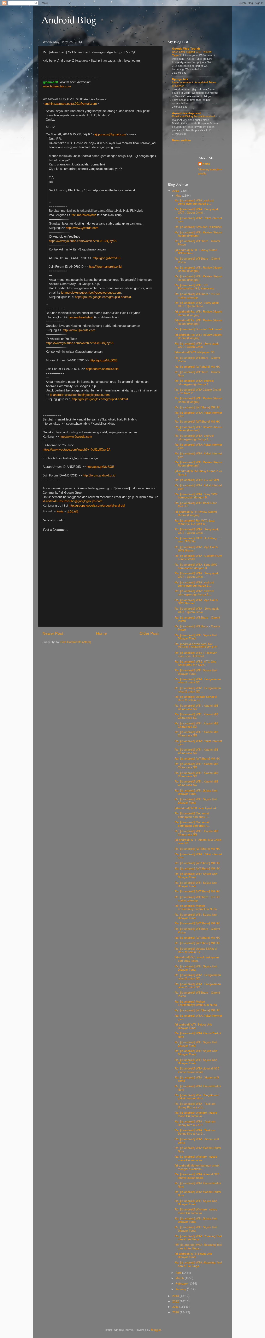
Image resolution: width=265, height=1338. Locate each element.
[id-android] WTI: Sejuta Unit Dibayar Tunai (193, 1026)
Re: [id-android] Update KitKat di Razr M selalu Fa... (196, 698)
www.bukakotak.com (57, 86)
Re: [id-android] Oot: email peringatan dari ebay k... (192, 815)
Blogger (156, 1329)
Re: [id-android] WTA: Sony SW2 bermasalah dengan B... (196, 496)
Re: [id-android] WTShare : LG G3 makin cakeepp (197, 295)
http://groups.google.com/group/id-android (103, 297)
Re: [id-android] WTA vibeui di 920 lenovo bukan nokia (197, 1070)
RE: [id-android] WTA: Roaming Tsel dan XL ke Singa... (198, 1246)
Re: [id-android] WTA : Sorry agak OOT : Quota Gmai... (197, 211)
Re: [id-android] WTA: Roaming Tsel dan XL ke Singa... (198, 1238)
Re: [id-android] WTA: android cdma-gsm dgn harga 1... (194, 202)
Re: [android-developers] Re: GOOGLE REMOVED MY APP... (197, 645)
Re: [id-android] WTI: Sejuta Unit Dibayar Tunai (196, 637)
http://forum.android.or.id (105, 266)
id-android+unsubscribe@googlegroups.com (91, 292)
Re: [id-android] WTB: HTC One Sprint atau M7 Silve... (195, 663)
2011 (175, 1306)
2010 (176, 1312)
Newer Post (52, 633)
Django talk (180, 79)
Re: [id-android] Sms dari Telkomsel (198, 226)
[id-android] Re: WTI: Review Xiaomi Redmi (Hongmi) (198, 313)
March (180, 1278)
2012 (176, 1301)
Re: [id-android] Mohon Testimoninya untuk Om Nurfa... (197, 907)
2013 (176, 1296)
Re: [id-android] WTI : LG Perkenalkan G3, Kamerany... (195, 287)
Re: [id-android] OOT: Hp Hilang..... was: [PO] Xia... (198, 540)
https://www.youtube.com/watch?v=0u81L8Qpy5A (83, 241)
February (182, 1283)
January (181, 1289)
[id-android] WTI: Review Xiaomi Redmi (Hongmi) (196, 513)
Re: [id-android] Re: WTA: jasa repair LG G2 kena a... (194, 522)
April (179, 1272)
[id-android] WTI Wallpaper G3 (194, 352)
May (179, 195)
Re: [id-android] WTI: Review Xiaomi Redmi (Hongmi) (198, 234)
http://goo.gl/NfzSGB (106, 258)
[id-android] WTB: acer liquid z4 (195, 808)
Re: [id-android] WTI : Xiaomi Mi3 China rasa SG (196, 707)
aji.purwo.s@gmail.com (110, 134)
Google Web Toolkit (186, 48)
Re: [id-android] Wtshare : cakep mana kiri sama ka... (196, 1114)
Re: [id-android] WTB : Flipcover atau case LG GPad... (196, 654)
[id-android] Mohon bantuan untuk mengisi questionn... (197, 1167)
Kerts (206, 163)
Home (101, 633)
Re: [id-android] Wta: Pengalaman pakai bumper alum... (197, 1097)
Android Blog (68, 19)
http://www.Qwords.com (82, 228)
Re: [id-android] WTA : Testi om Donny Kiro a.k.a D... (195, 1105)
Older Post (149, 633)
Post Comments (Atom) (75, 642)
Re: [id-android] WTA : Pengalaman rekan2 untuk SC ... (198, 681)
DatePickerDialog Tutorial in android (194, 116)
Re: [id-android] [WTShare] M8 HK (197, 366)
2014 (176, 190)
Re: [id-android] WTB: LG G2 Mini (197, 479)
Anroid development (186, 113)
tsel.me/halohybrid (84, 215)
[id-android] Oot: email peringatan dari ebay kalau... (197, 959)
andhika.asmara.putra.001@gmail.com (71, 103)
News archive (181, 140)
